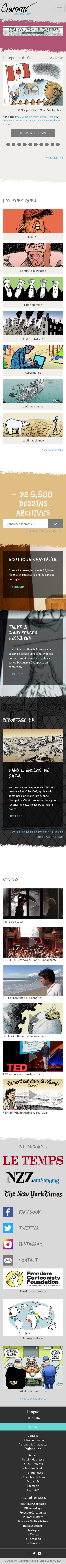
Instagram (34, 1530)
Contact (33, 1435)
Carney (34, 116)
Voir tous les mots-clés (46, 531)
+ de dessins (54, 157)
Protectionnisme (24, 120)
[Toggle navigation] (59, 8)
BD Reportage (33, 1508)
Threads (35, 1543)
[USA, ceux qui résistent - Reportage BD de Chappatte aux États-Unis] (33, 31)
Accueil (33, 1455)
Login (33, 1426)
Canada (26, 116)
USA (18, 116)
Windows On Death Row (33, 1521)
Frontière (52, 116)
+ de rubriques (52, 449)
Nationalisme (53, 120)
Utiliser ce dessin (33, 133)
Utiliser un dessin (33, 1440)
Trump (43, 116)
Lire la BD (15, 816)
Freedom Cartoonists (33, 1512)
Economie (39, 120)
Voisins (6, 124)
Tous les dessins (35, 1468)
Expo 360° (33, 1490)
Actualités (33, 1481)
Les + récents (34, 1464)
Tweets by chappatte (33, 1398)
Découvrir (16, 587)
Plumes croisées (33, 1517)
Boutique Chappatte (33, 1503)
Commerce (8, 120)
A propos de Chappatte (33, 1444)
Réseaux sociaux (33, 1525)
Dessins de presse (33, 1459)
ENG (37, 1418)
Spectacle (33, 1486)
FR (28, 1418)
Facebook (35, 1539)
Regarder (16, 674)
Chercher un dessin (34, 1477)
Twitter (34, 1534)
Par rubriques (34, 1472)
